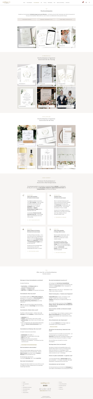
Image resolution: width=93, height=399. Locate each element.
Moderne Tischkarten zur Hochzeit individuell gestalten (26, 136)
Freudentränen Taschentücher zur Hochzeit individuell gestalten (66, 75)
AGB (23, 385)
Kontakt (24, 382)
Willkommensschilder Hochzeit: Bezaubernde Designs (46, 98)
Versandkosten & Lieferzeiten (27, 387)
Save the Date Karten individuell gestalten (46, 37)
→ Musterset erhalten (53, 326)
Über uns (60, 382)
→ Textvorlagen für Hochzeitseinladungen (28, 344)
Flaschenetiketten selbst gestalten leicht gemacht (26, 158)
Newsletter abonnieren (62, 385)
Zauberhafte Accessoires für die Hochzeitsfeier (66, 158)
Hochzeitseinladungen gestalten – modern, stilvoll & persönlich (26, 37)
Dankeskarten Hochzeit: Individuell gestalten (66, 37)
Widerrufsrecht (25, 390)
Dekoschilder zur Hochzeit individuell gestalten (46, 75)
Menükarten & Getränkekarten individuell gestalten (66, 136)
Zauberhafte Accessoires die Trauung (66, 98)
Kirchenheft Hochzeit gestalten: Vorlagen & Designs (26, 75)
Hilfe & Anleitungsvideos (63, 383)
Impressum (60, 387)
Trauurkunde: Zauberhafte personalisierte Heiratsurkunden (26, 98)
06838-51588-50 (43, 390)
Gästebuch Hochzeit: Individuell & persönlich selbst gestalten (46, 136)
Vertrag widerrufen (25, 392)
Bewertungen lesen (26, 383)
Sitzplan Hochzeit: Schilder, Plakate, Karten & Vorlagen (46, 158)
